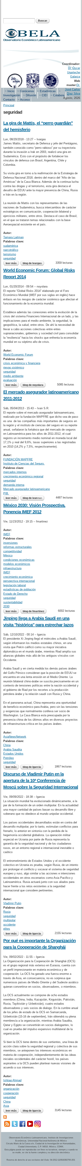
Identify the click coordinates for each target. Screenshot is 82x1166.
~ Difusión (29, 95)
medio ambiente (13, 376)
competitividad (12, 551)
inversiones (10, 542)
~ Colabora (57, 95)
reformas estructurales (17, 547)
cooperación (11, 1093)
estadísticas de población (19, 589)
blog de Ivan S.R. (32, 498)
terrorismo (9, 254)
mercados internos (15, 472)
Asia (6, 1105)
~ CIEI (43, 95)
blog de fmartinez (33, 611)
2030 (6, 606)
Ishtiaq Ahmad (12, 1080)
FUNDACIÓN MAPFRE (18, 459)
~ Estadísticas (46, 91)
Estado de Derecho (15, 593)
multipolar (9, 920)
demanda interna (13, 485)
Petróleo (8, 758)
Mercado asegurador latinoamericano (26, 489)
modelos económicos (16, 564)
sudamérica (10, 245)
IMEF (6, 534)
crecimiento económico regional (23, 476)
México (7, 555)
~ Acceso (24, 99)
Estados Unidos (13, 753)
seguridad (9, 258)
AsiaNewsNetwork (14, 736)
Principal (8, 105)
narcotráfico (10, 250)
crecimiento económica (18, 576)
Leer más (12, 264)
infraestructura (12, 568)
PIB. (6, 493)
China (6, 745)
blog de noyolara (33, 385)
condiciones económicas (19, 559)
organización (11, 1088)
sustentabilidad (12, 602)
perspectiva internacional (19, 581)
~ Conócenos (25, 91)
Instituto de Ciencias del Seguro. (24, 463)
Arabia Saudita (12, 749)
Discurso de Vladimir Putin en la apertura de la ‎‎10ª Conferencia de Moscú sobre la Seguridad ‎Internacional (40, 780)
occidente (9, 924)
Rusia (6, 911)
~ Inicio (9, 91)
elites (6, 928)
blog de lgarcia (32, 767)
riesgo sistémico (13, 367)
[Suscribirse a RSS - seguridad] (5, 1116)
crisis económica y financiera (21, 363)
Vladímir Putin (12, 903)
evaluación (10, 380)
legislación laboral (14, 585)
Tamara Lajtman (13, 237)
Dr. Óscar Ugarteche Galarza (73, 72)
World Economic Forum (18, 354)
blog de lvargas (32, 263)
